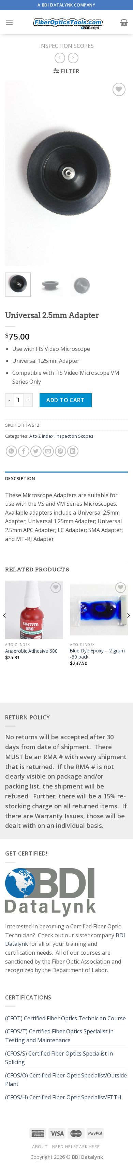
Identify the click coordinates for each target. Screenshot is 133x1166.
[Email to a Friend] (48, 451)
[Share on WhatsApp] (11, 451)
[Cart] (124, 22)
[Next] (117, 173)
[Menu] (9, 22)
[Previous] (16, 173)
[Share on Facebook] (23, 451)
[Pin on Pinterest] (60, 451)
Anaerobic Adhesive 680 (31, 651)
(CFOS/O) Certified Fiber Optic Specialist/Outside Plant (66, 1080)
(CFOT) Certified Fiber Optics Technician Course (65, 1018)
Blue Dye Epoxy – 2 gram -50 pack (97, 654)
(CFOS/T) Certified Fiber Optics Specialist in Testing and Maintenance (59, 1036)
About (39, 1147)
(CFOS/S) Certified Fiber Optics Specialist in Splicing (59, 1058)
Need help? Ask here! (76, 1147)
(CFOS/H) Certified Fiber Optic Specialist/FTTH (64, 1097)
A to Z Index (41, 436)
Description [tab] (20, 478)
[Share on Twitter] (36, 451)
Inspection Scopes (66, 46)
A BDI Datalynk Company (66, 5)
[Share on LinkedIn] (72, 451)
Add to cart (65, 400)
